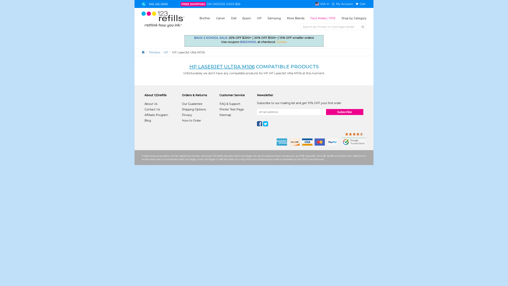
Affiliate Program (156, 115)
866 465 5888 (158, 4)
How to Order (191, 120)
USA (322, 4)
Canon (220, 18)
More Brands (295, 18)
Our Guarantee (192, 104)
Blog (147, 120)
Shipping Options (194, 109)
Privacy (187, 115)
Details (281, 42)
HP (259, 18)
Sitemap (225, 115)
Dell (233, 18)
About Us (150, 104)
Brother (204, 18)
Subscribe (344, 112)
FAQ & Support (229, 104)
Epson (246, 18)
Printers (154, 52)
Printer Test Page (231, 109)
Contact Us (152, 109)
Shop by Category (354, 18)
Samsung (274, 18)
